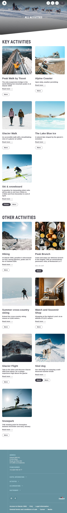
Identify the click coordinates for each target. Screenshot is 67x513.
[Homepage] (4, 3)
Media (50, 509)
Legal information (42, 506)
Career (42, 509)
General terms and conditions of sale (23, 509)
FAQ (31, 506)
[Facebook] (15, 498)
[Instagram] (11, 498)
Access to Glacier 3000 (18, 506)
